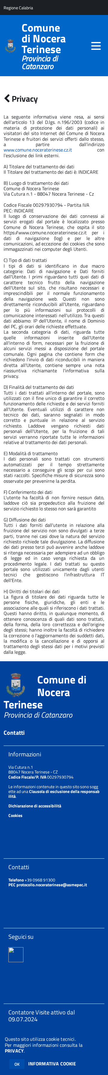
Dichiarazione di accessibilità (34, 806)
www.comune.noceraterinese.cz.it (38, 149)
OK (17, 1064)
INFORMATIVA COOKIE (52, 1063)
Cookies (15, 815)
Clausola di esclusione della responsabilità (54, 793)
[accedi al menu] (96, 46)
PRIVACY (14, 1050)
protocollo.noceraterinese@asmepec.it (51, 884)
